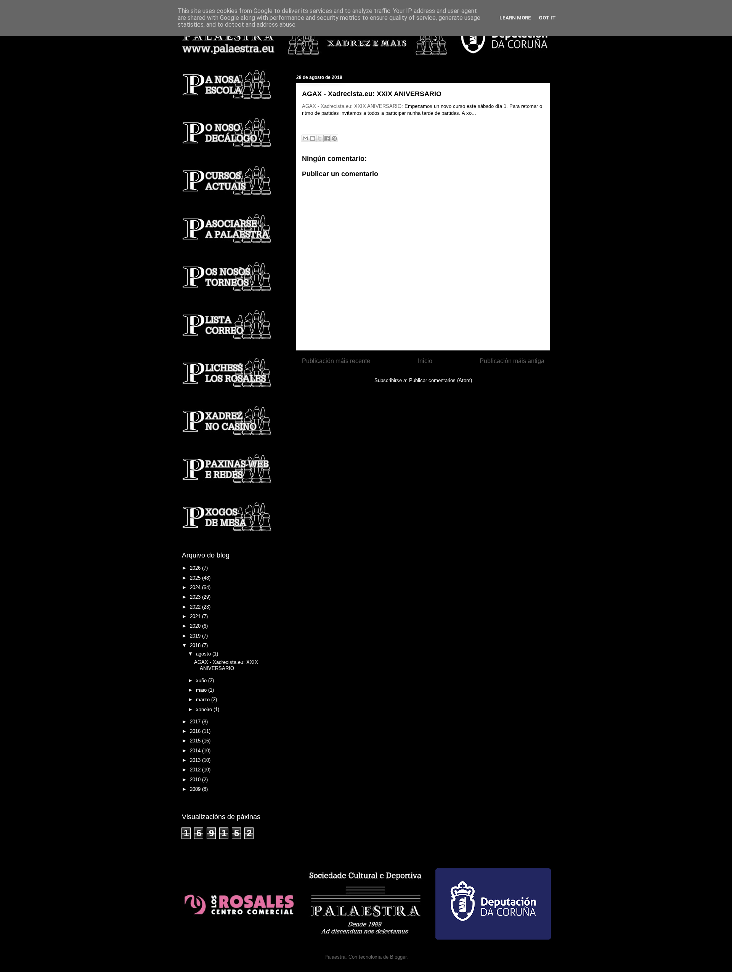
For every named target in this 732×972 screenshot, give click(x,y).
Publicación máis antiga (512, 361)
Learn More (515, 18)
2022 (196, 607)
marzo (203, 699)
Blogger (398, 957)
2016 (196, 731)
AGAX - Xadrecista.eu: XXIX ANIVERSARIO (351, 106)
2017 (196, 722)
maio (202, 690)
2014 (196, 751)
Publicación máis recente (336, 361)
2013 (196, 760)
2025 (196, 578)
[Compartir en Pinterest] (334, 138)
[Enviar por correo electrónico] (305, 138)
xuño (202, 680)
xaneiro (205, 709)
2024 (196, 587)
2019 (196, 636)
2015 (196, 741)
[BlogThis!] (312, 138)
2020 (196, 626)
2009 (196, 789)
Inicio (425, 361)
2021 (196, 616)
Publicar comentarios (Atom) (440, 380)
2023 (196, 597)
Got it (547, 18)
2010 (196, 779)
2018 (196, 645)
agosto (204, 654)
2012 (196, 770)
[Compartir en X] (320, 138)
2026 (196, 568)
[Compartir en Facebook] (327, 138)
